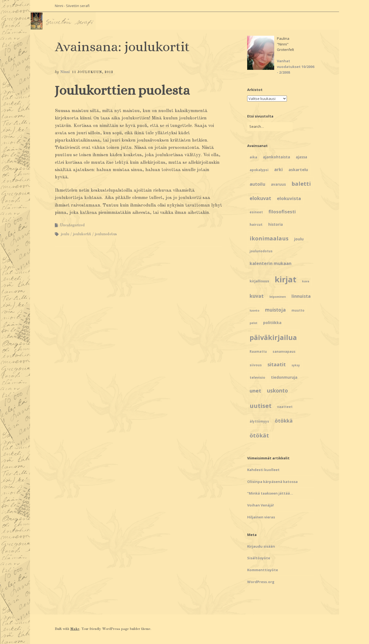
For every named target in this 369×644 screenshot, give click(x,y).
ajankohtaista (276, 156)
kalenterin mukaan (270, 263)
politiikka (272, 322)
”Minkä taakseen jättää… (270, 493)
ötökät (259, 435)
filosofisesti (282, 211)
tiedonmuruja (284, 377)
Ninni (65, 72)
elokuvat (260, 198)
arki (278, 169)
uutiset (260, 406)
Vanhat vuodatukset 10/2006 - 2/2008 (295, 66)
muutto (297, 310)
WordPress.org (260, 581)
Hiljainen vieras (261, 517)
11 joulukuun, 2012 (92, 72)
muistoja (275, 310)
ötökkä (284, 420)
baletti (301, 183)
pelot (253, 323)
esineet (256, 212)
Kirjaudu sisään (261, 546)
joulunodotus (106, 234)
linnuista (301, 296)
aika (253, 157)
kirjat (285, 279)
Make (74, 629)
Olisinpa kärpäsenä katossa (272, 481)
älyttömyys (259, 421)
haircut (256, 224)
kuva (305, 281)
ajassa (301, 157)
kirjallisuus (259, 281)
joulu (65, 234)
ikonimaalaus (269, 238)
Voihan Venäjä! (260, 505)
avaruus (278, 184)
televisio (257, 377)
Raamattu (258, 351)
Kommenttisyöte (262, 569)
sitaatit (276, 364)
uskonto (277, 390)
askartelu (298, 169)
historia (275, 224)
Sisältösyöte (258, 557)
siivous (256, 365)
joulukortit (82, 234)
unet (255, 390)
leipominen (277, 297)
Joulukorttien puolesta (122, 90)
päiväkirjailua (273, 337)
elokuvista (289, 198)
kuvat (257, 296)
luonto (254, 310)
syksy (295, 365)
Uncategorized (72, 225)
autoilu (257, 184)
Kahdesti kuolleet (263, 469)
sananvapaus (284, 351)
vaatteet (285, 407)
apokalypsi (259, 170)
